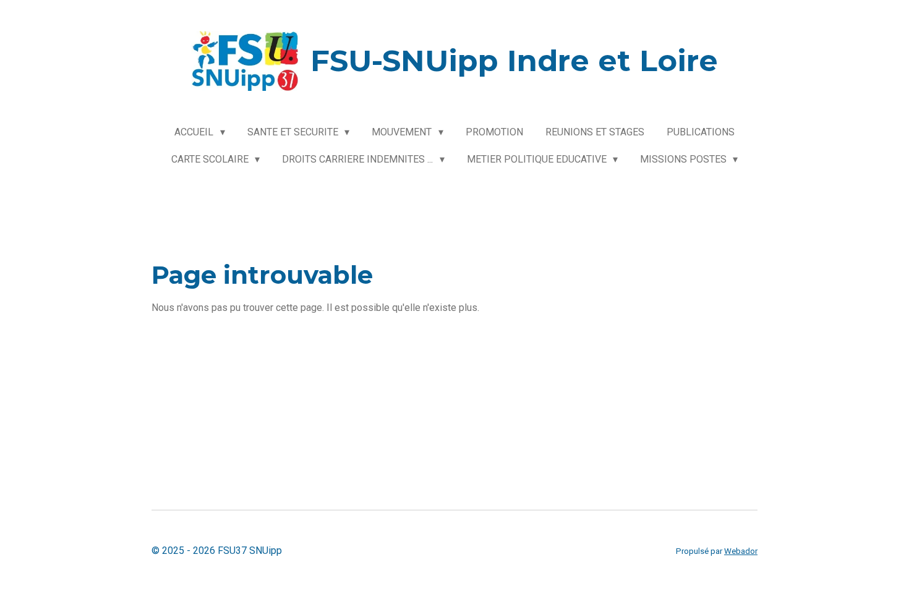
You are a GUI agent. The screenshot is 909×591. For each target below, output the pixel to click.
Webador (741, 551)
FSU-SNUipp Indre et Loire (514, 61)
